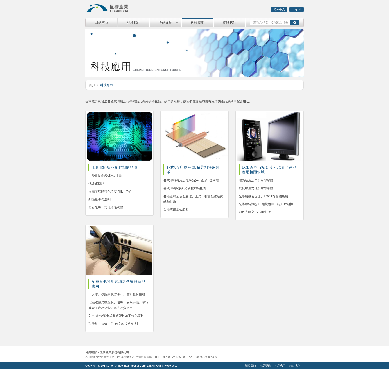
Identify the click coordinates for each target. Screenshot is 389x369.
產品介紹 (165, 22)
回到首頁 (101, 22)
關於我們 (133, 22)
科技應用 (197, 22)
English (296, 9)
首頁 (92, 85)
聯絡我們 (229, 22)
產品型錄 (265, 365)
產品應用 (280, 365)
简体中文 (279, 9)
